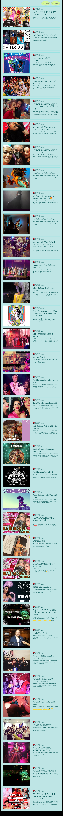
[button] (58, 1)
